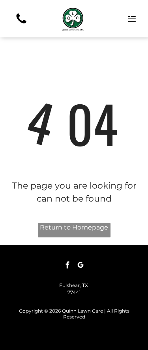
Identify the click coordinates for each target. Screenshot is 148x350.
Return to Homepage (74, 227)
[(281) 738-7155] (21, 23)
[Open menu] (132, 19)
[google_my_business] (80, 265)
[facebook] (67, 265)
